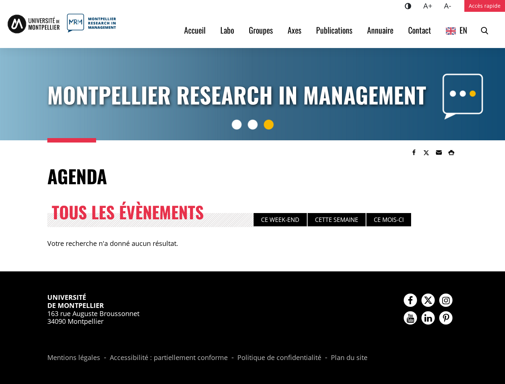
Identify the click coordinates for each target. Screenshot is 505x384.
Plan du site (349, 358)
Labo (227, 30)
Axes (294, 30)
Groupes (261, 30)
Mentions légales (73, 358)
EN (463, 30)
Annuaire (380, 30)
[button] (439, 152)
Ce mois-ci (389, 220)
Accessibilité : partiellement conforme (169, 358)
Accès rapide (485, 5)
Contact (419, 30)
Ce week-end (280, 220)
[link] (413, 152)
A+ (430, 5)
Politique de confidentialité (279, 358)
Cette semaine (336, 220)
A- (450, 5)
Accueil (195, 30)
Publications (334, 30)
